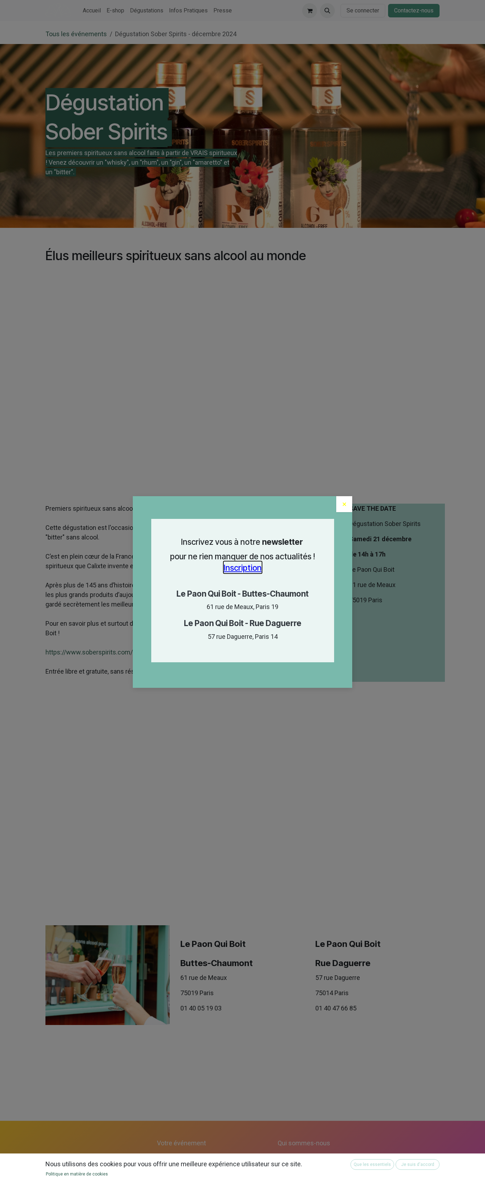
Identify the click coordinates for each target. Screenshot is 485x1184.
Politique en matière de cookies (77, 1174)
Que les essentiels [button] (372, 1164)
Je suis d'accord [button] (417, 1164)
